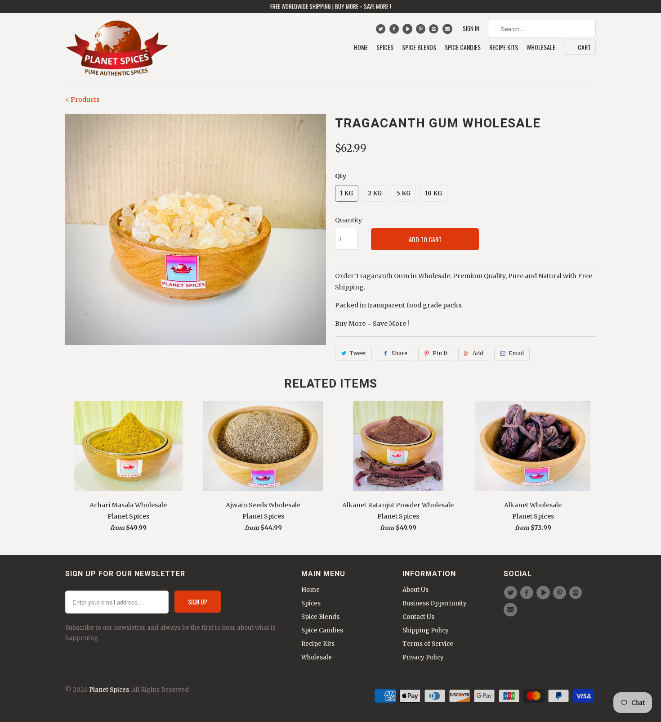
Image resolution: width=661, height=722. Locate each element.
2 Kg (375, 193)
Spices (384, 47)
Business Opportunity (434, 603)
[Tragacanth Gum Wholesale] (195, 229)
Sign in (471, 28)
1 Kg (346, 193)
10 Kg (433, 193)
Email (516, 353)
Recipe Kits (503, 47)
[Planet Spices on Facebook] (395, 31)
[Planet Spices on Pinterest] (421, 31)
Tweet (357, 353)
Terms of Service (427, 644)
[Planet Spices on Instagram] (435, 31)
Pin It (440, 353)
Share (399, 353)
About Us (415, 590)
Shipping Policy (425, 630)
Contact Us (418, 617)
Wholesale (541, 47)
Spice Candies (463, 47)
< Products (82, 99)
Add (478, 353)
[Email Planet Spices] (448, 31)
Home (361, 47)
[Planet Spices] (117, 50)
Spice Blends (419, 47)
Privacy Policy (423, 657)
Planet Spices (109, 690)
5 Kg (404, 193)
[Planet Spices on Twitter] (381, 31)
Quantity (348, 220)
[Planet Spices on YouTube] (408, 31)
